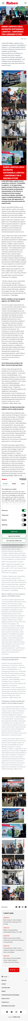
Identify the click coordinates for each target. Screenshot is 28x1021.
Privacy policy (6, 998)
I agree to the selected (14, 536)
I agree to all (14, 531)
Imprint (4, 991)
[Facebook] (21, 1012)
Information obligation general (10, 995)
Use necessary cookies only (14, 540)
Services (4, 980)
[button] (12, 3)
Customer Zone (6, 987)
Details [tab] (14, 483)
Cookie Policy (5, 1002)
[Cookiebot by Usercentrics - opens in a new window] (19, 479)
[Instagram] (16, 1012)
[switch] (24, 515)
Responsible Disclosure (8, 1006)
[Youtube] (11, 1012)
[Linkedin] (7, 1012)
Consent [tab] (5, 483)
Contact (4, 984)
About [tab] (23, 483)
